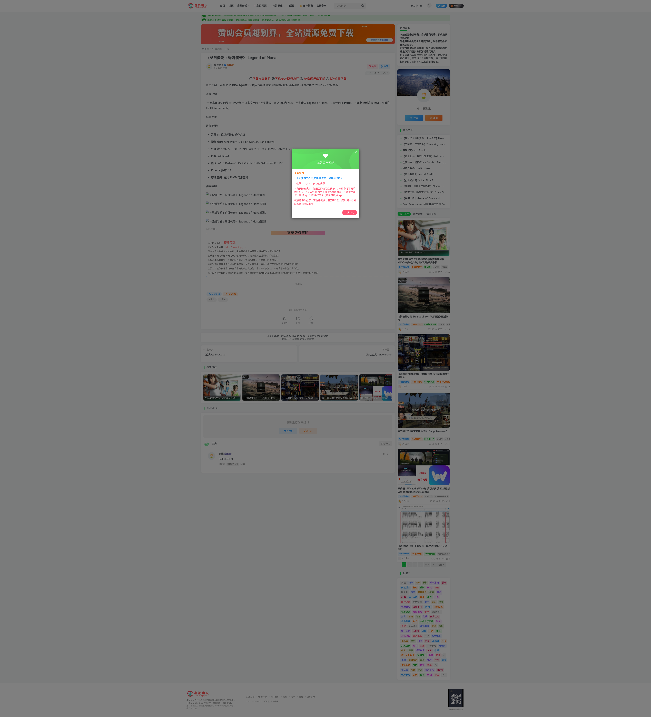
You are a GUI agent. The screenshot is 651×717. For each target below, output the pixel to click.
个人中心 (349, 212)
